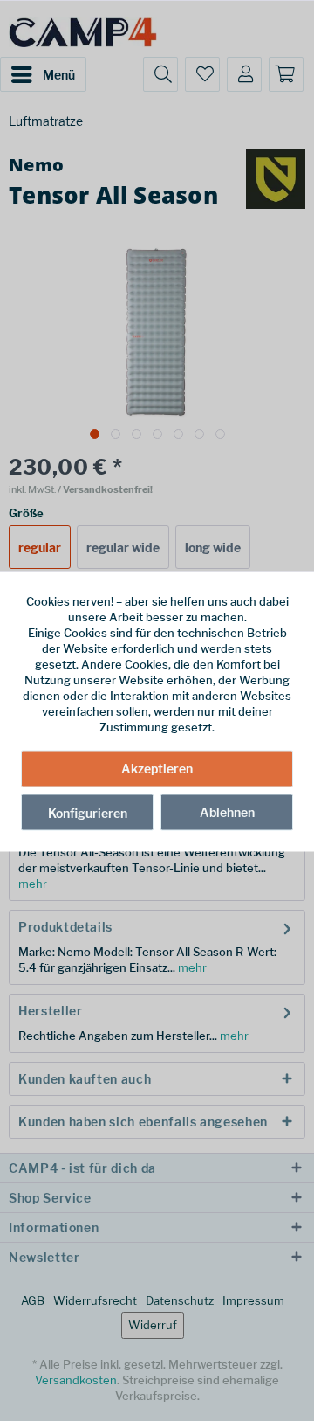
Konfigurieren (87, 812)
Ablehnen (227, 811)
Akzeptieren (157, 767)
